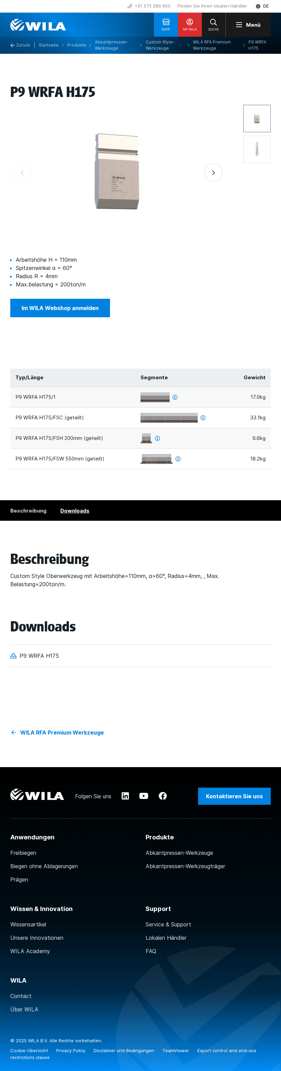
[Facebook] (163, 796)
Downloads (74, 510)
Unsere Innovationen (36, 937)
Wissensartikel (28, 924)
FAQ (151, 951)
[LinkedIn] (125, 796)
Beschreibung (28, 510)
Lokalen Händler (166, 937)
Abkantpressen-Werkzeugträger (185, 866)
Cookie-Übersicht (29, 1050)
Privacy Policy (71, 1050)
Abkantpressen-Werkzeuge (179, 852)
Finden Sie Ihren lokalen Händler (212, 6)
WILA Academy (30, 951)
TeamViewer (176, 1050)
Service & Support (168, 924)
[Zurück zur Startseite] (38, 24)
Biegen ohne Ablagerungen (44, 866)
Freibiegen (23, 852)
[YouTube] (143, 796)
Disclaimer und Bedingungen (125, 1050)
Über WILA (24, 1009)
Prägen (19, 879)
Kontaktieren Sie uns (234, 796)
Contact (21, 996)
